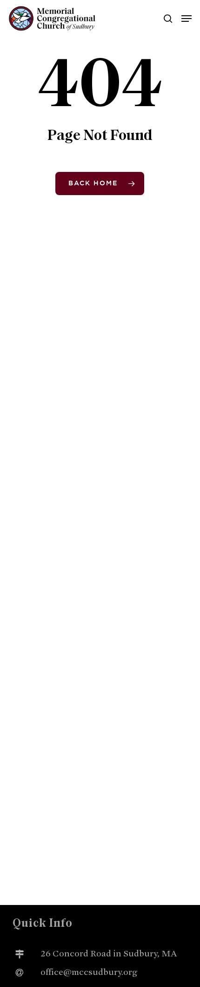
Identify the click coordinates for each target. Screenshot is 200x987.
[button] (186, 18)
